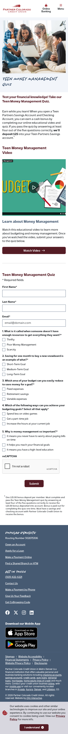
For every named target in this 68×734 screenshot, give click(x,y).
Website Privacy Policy (18, 663)
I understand (32, 727)
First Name (9, 287)
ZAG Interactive (34, 698)
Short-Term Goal (16, 364)
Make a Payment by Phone (20, 590)
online (51, 684)
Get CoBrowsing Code (17, 602)
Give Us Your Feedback (18, 596)
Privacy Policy (40, 660)
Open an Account (15, 545)
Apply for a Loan (14, 551)
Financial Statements (17, 660)
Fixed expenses (15, 389)
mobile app (15, 687)
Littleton (51, 690)
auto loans (41, 678)
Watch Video (31, 250)
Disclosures (40, 663)
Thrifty (11, 340)
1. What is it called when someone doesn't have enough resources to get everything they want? (31, 333)
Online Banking (46, 10)
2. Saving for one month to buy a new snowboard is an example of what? (32, 358)
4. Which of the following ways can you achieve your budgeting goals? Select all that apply (33, 407)
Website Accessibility (30, 657)
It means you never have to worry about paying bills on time (36, 438)
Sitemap (10, 657)
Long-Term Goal (16, 374)
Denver (37, 690)
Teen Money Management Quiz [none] (28, 275)
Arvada (21, 690)
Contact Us (11, 583)
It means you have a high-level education (30, 450)
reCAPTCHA (9, 456)
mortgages (17, 681)
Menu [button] (61, 8)
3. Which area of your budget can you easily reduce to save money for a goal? (32, 383)
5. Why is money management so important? (29, 432)
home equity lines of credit (37, 681)
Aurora (29, 690)
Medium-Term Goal (18, 369)
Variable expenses (17, 399)
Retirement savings (18, 394)
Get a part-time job (17, 419)
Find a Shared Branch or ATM (21, 563)
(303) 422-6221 (13, 577)
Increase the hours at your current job (28, 424)
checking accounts (52, 675)
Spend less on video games (22, 414)
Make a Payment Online (18, 557)
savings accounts (13, 678)
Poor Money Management (21, 345)
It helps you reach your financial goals (28, 445)
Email (5, 317)
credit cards (29, 678)
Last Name (8, 302)
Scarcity (11, 350)
